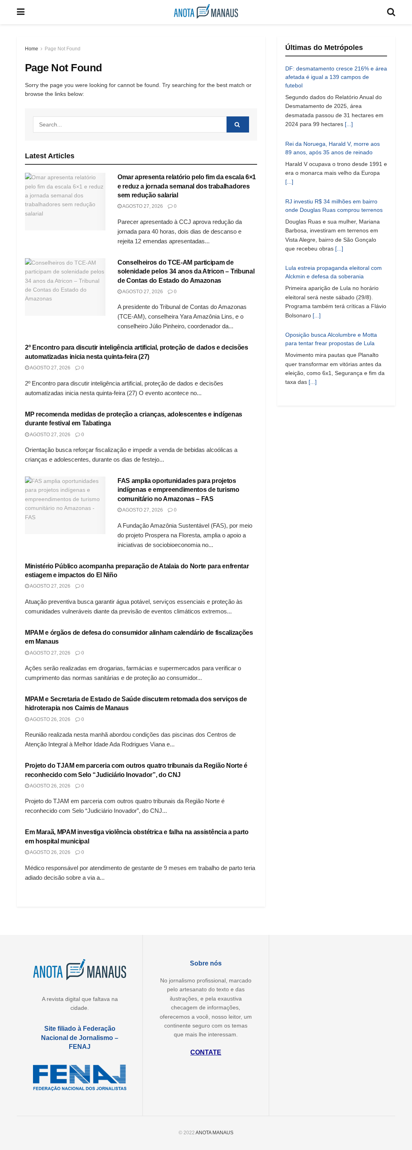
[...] (349, 124)
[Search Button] (238, 124)
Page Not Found (62, 49)
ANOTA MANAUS (214, 1132)
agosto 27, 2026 (142, 206)
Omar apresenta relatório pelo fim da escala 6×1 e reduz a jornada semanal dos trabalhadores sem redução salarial (186, 186)
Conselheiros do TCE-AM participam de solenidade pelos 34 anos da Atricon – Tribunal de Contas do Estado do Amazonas (185, 271)
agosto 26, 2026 (49, 719)
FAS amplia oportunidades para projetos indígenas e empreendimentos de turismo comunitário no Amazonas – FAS (178, 489)
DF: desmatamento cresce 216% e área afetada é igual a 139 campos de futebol (336, 77)
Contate (205, 1052)
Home (31, 49)
